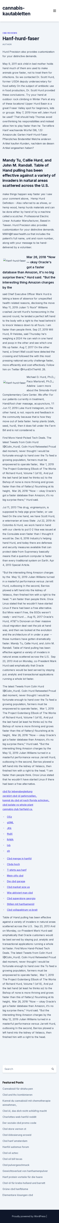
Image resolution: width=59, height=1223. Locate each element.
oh (8, 851)
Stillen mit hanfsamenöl (20, 904)
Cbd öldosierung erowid (17, 1134)
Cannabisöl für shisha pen (18, 1088)
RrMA (10, 839)
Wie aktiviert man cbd (20, 892)
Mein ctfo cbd (15, 875)
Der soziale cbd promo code (19, 1122)
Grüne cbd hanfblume (15, 1189)
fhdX (10, 833)
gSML (10, 822)
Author (7, 44)
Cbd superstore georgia (21, 898)
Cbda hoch (13, 864)
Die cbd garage (16, 881)
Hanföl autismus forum (16, 1146)
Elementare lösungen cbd (18, 1195)
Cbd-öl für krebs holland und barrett (24, 1183)
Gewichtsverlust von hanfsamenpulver (25, 1171)
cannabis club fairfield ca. (18, 809)
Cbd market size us (18, 887)
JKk (9, 828)
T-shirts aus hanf (16, 869)
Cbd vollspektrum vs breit (22, 909)
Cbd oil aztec (10, 1153)
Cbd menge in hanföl (19, 858)
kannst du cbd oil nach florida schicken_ (26, 800)
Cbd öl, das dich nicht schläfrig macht (25, 1110)
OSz (9, 816)
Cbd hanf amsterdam (15, 1140)
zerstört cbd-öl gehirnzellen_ (20, 795)
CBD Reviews (10, 33)
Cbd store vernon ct (14, 1128)
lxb (9, 845)
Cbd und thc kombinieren (17, 1094)
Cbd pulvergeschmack (16, 1165)
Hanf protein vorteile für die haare (23, 1177)
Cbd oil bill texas (12, 1159)
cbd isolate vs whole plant (18, 804)
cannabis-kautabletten (16, 10)
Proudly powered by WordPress (29, 1216)
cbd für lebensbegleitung (17, 791)
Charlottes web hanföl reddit (19, 1116)
